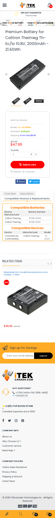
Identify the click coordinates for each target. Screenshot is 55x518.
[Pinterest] (22, 420)
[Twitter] (9, 420)
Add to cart (29, 164)
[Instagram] (16, 420)
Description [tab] (27, 193)
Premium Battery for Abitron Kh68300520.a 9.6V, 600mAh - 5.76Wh (26, 273)
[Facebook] (3, 420)
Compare (30, 171)
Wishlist (17, 171)
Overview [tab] (10, 193)
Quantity (15, 150)
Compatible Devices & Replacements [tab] (27, 198)
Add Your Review (19, 120)
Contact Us (22, 395)
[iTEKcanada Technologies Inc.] (27, 5)
